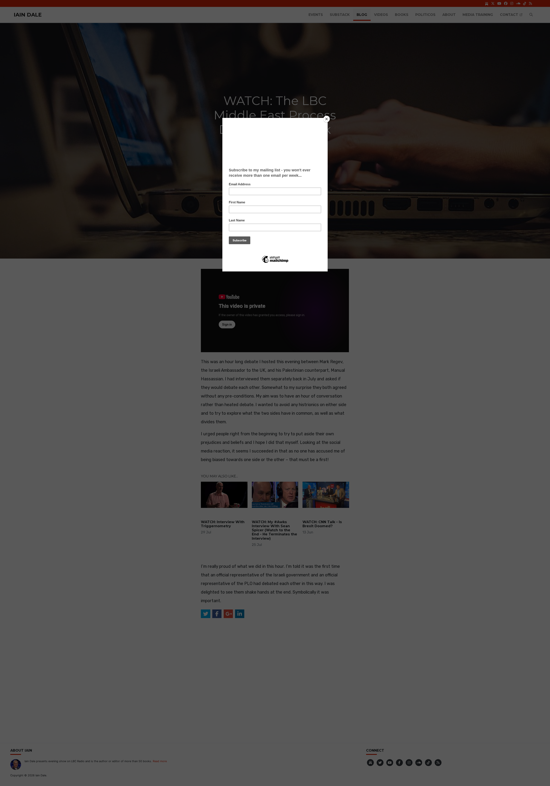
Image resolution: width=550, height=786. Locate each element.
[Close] (326, 119)
